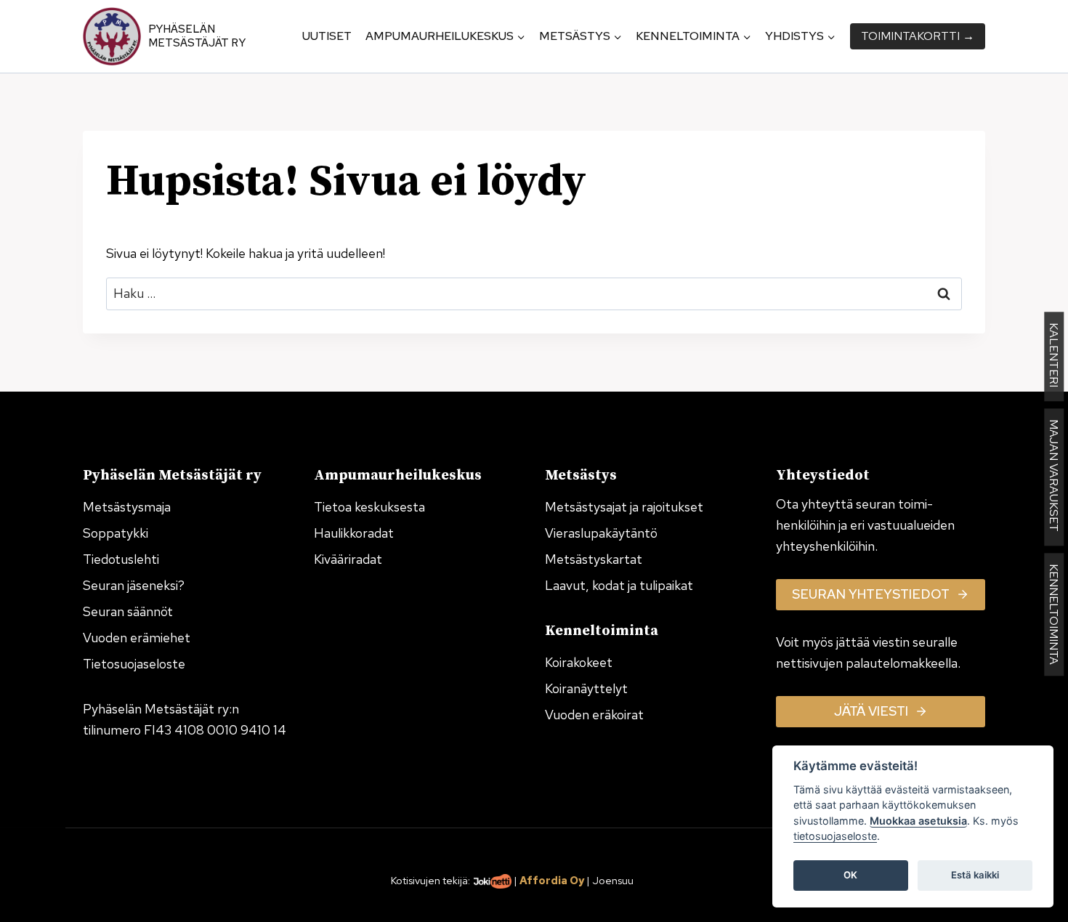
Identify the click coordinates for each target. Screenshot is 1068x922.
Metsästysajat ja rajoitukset (624, 506)
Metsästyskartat (593, 559)
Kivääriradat (348, 559)
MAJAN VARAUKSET (1053, 477)
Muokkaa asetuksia (918, 820)
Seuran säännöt (128, 611)
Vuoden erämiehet (136, 637)
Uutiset (327, 36)
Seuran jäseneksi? (134, 585)
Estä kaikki (975, 875)
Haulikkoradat (354, 533)
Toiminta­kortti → (917, 36)
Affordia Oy (551, 880)
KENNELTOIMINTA (1053, 614)
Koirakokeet (578, 662)
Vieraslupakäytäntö (601, 533)
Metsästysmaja (127, 506)
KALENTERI (1053, 356)
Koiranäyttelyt (586, 688)
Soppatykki (115, 533)
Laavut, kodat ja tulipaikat (619, 585)
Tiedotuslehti (121, 559)
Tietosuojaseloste (134, 663)
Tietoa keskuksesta (369, 506)
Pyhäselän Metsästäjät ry (197, 36)
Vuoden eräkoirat (594, 714)
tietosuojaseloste (835, 836)
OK (850, 875)
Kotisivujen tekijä (429, 880)
